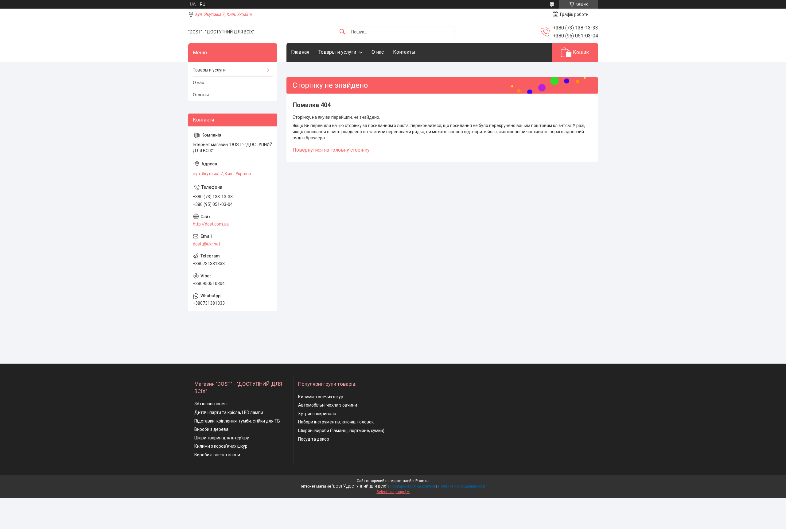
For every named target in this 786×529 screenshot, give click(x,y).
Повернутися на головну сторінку (331, 150)
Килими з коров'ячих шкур (220, 446)
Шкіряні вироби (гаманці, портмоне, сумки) (341, 430)
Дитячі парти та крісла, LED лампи (228, 412)
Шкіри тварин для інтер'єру (221, 437)
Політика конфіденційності (461, 486)
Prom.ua (422, 481)
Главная (300, 52)
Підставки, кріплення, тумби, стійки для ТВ (237, 421)
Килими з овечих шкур (320, 396)
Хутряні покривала (317, 413)
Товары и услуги (337, 52)
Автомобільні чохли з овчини (327, 405)
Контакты (404, 52)
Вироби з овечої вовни (217, 454)
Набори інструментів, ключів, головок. (336, 421)
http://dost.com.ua (211, 224)
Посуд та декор (313, 439)
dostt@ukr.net (206, 243)
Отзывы (201, 94)
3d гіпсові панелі (211, 403)
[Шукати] (342, 32)
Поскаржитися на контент (412, 486)
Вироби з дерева (211, 429)
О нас (378, 52)
